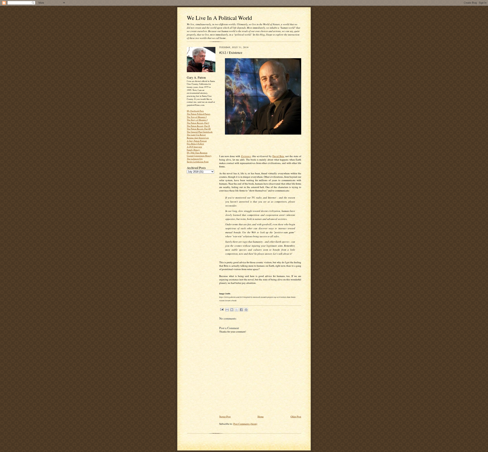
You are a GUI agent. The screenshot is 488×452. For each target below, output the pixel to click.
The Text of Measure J (196, 116)
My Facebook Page (195, 110)
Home (261, 416)
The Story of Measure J (197, 119)
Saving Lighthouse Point (198, 161)
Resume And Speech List (198, 137)
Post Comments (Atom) (245, 423)
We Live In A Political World (219, 17)
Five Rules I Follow (195, 143)
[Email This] (227, 310)
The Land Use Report (196, 134)
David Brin (278, 156)
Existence (246, 156)
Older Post (296, 416)
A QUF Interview (194, 146)
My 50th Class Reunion (197, 152)
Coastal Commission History (199, 155)
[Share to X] (236, 310)
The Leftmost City (195, 158)
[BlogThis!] (232, 310)
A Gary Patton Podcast (197, 140)
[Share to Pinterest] (246, 310)
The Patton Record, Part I (198, 122)
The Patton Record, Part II (198, 125)
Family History (193, 149)
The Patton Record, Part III (199, 128)
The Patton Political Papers (198, 113)
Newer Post (225, 416)
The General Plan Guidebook (200, 131)
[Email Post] (221, 309)
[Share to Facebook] (241, 310)
